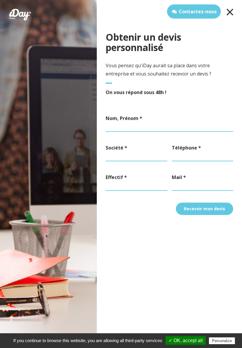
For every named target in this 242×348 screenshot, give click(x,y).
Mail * (179, 177)
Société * (116, 148)
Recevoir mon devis (204, 208)
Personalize (222, 341)
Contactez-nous (198, 11)
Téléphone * (186, 148)
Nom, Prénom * (124, 118)
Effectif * (116, 177)
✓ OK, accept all (186, 340)
